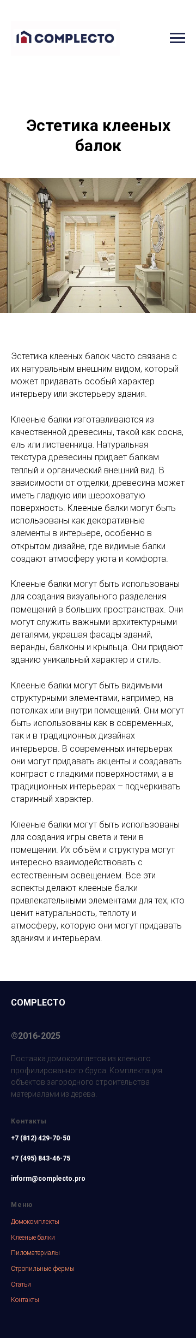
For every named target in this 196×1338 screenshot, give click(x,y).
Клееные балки (33, 1237)
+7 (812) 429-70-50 (40, 1138)
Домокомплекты (35, 1222)
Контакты (25, 1300)
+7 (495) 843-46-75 (40, 1158)
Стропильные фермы (43, 1268)
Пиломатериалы (35, 1253)
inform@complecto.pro (48, 1178)
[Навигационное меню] (177, 38)
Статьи (21, 1284)
